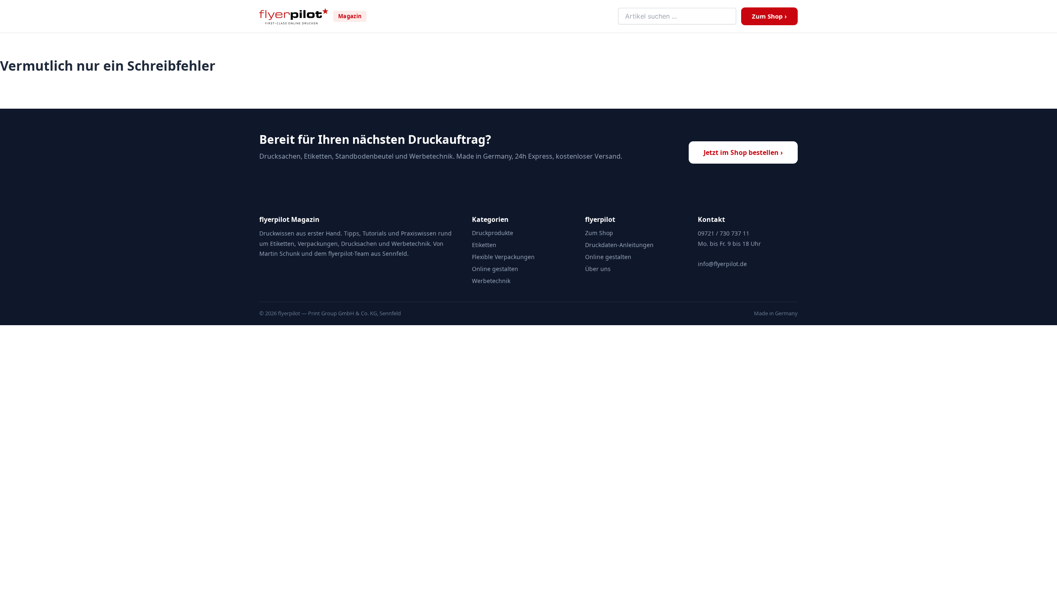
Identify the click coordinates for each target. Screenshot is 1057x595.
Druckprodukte (492, 233)
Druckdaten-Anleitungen (619, 245)
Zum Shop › (769, 16)
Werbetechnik (491, 281)
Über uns (598, 269)
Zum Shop (599, 233)
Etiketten (484, 245)
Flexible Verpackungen (503, 257)
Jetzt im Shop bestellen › (743, 152)
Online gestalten (495, 269)
